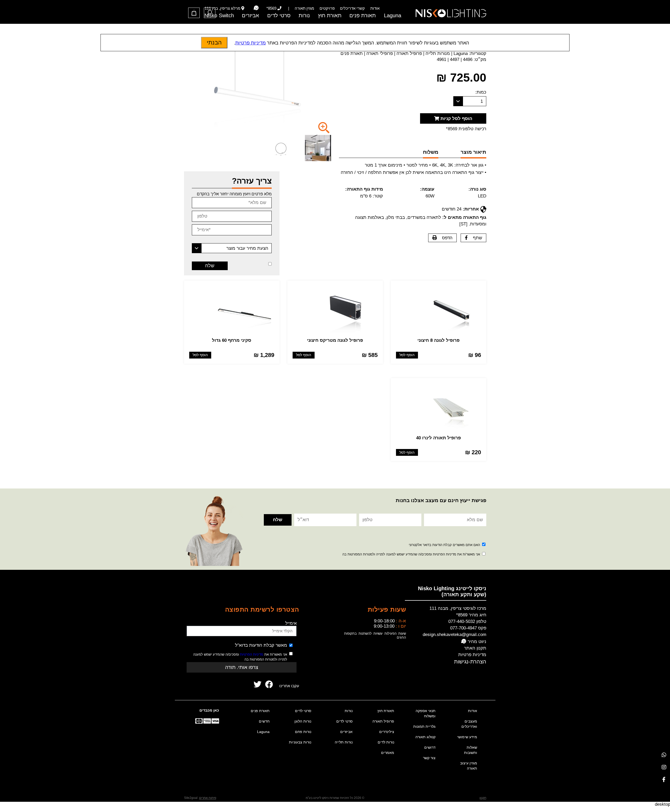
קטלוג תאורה (425, 737)
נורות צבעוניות (300, 742)
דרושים (430, 747)
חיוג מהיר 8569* (471, 614)
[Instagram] (664, 767)
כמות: (480, 92)
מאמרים (387, 753)
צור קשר (429, 758)
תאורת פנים (362, 15)
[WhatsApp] (664, 755)
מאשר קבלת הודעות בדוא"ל (261, 645)
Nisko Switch (219, 15)
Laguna (392, 15)
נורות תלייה (344, 742)
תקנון (482, 798)
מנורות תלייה (438, 53)
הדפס (447, 237)
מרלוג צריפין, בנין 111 (222, 8)
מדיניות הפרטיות (251, 654)
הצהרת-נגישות (470, 661)
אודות (374, 8)
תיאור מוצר (473, 152)
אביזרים (250, 15)
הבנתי (214, 42)
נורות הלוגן (302, 721)
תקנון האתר (475, 648)
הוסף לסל (407, 355)
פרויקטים (327, 8)
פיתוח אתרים (207, 798)
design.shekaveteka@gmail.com (454, 634)
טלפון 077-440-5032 (467, 621)
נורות (304, 15)
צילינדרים (386, 732)
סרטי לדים (279, 15)
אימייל (291, 623)
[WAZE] (256, 8)
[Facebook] (664, 779)
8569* (271, 8)
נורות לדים (386, 742)
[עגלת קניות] (194, 12)
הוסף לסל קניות (455, 118)
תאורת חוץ (330, 15)
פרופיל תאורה (409, 53)
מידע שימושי (467, 737)
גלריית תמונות (424, 726)
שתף (477, 237)
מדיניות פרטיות (472, 654)
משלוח (430, 152)
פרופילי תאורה (379, 53)
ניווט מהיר (476, 641)
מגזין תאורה (304, 8)
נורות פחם (303, 732)
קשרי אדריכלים (352, 8)
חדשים (264, 721)
